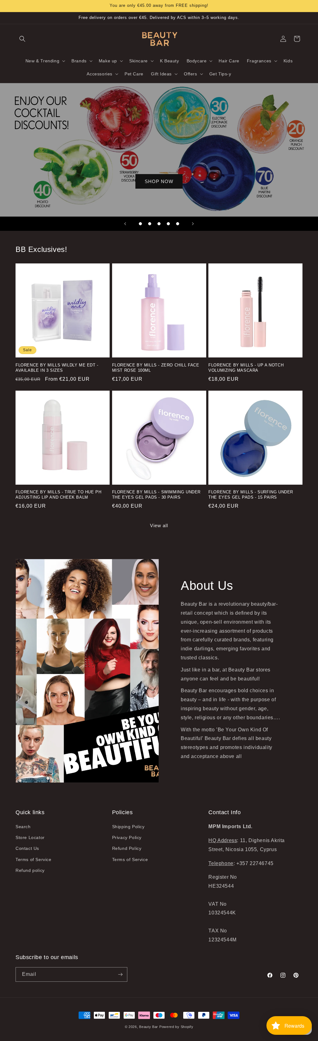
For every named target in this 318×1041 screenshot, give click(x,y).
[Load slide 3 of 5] (159, 223)
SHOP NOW (159, 181)
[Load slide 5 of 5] (177, 223)
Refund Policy (127, 848)
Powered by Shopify (176, 1027)
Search (23, 826)
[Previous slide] (125, 224)
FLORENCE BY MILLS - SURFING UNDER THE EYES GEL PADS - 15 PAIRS (250, 495)
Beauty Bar (149, 1027)
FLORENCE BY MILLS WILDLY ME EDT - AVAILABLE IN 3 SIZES (57, 368)
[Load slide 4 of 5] (168, 223)
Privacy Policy (127, 837)
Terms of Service (34, 859)
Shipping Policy (128, 826)
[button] (22, 39)
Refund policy (30, 870)
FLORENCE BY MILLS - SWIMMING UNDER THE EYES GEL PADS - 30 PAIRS (156, 495)
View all (159, 525)
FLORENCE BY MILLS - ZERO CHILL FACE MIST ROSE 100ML (155, 368)
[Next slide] (193, 224)
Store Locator (30, 837)
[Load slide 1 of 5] (140, 223)
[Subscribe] (120, 974)
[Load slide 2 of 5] (149, 223)
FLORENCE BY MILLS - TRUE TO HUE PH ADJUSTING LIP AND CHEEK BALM (58, 495)
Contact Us (27, 848)
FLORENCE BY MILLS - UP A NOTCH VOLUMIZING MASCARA (246, 368)
